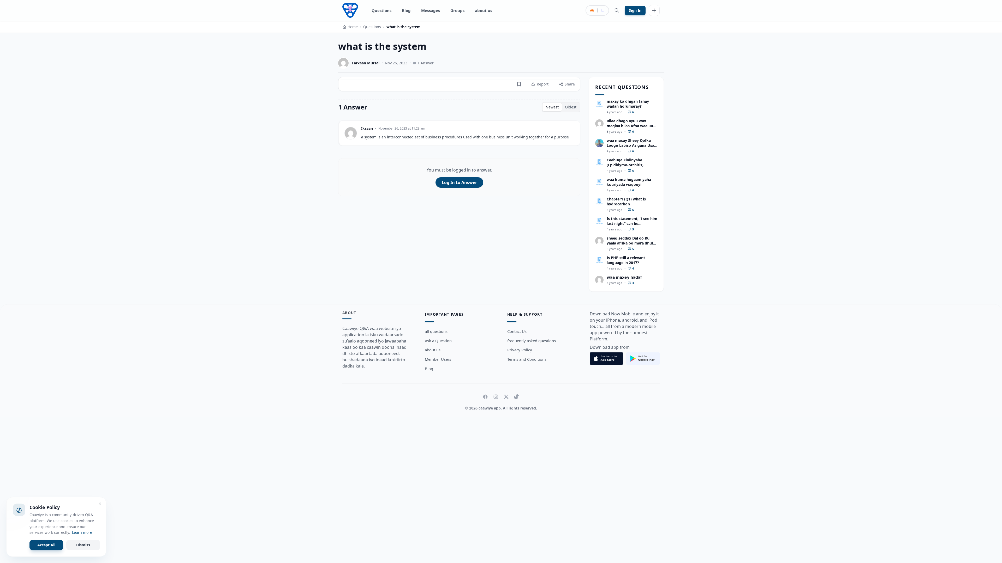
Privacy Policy (519, 349)
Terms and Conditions (526, 359)
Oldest (570, 107)
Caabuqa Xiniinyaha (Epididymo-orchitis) (625, 162)
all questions (436, 331)
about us (483, 10)
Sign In (635, 10)
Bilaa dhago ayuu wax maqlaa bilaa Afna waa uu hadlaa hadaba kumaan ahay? (630, 128)
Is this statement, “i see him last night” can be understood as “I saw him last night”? (632, 226)
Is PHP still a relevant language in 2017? (626, 260)
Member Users (438, 359)
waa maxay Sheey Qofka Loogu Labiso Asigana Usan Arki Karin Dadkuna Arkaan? (632, 148)
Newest (552, 107)
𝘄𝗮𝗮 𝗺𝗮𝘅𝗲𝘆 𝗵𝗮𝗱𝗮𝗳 (624, 277)
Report (542, 84)
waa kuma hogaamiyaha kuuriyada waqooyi (629, 182)
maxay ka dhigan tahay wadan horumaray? (628, 104)
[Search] (617, 10)
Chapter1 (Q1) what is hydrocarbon (626, 201)
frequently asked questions (531, 340)
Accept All (46, 544)
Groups (457, 10)
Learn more (82, 532)
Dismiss (83, 544)
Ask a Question (438, 340)
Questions (381, 10)
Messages (430, 10)
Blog (406, 10)
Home (353, 26)
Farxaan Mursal (365, 62)
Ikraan (367, 128)
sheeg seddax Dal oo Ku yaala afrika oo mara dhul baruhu (630, 243)
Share (570, 84)
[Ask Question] (654, 10)
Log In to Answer (459, 182)
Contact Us (517, 331)
